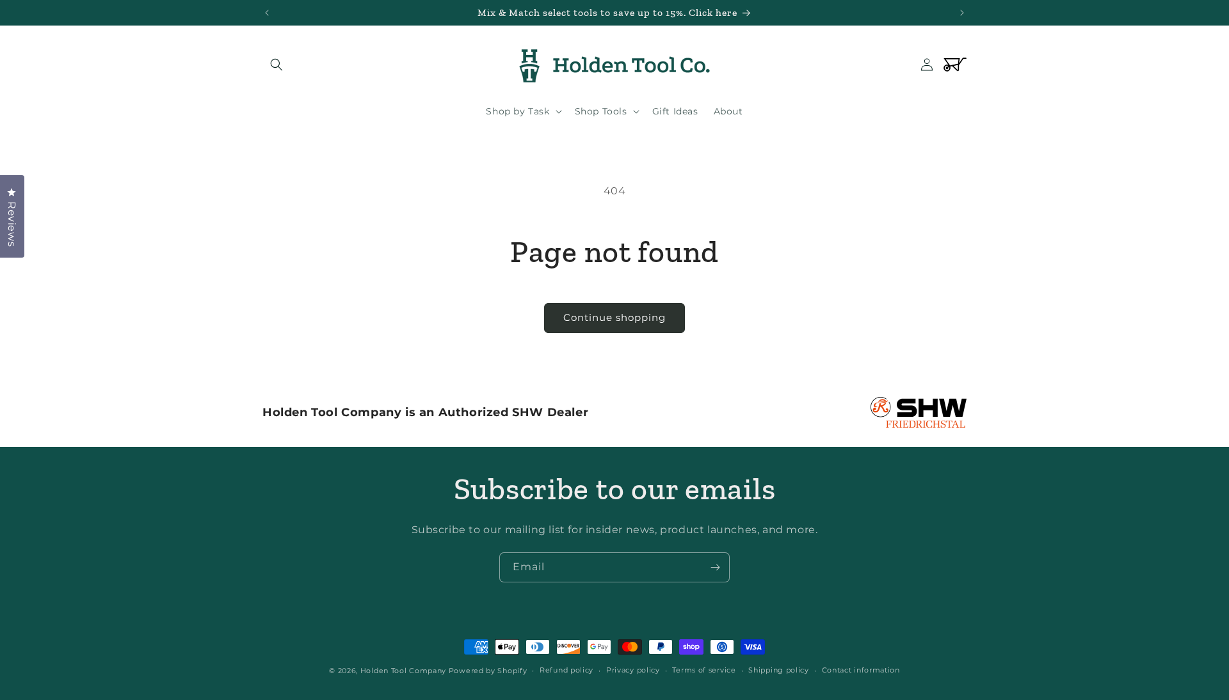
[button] (276, 65)
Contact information (861, 669)
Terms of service (703, 669)
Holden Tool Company (403, 670)
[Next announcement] (962, 13)
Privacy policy (633, 669)
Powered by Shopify (488, 670)
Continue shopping (614, 317)
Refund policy (566, 669)
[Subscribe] (715, 567)
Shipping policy (778, 669)
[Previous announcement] (267, 13)
